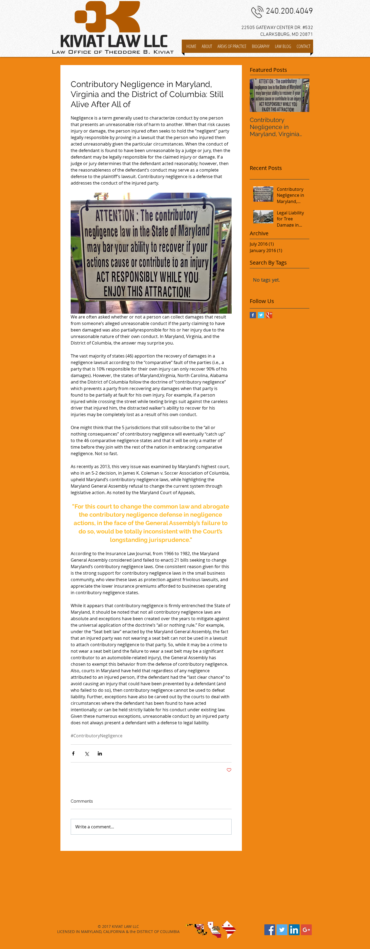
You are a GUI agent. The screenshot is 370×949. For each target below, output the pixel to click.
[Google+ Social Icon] (306, 929)
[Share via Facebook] (73, 753)
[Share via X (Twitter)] (86, 753)
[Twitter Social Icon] (282, 929)
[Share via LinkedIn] (99, 753)
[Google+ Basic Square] (269, 315)
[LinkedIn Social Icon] (294, 929)
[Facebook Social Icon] (269, 929)
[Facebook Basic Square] (253, 315)
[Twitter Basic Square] (261, 315)
